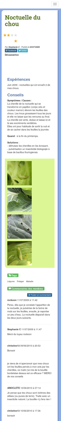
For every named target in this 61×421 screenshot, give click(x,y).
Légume (11, 281)
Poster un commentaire (40, 294)
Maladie (29, 281)
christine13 (13, 345)
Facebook (11, 50)
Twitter (24, 50)
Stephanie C (14, 47)
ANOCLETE (13, 387)
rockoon (12, 300)
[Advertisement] (25, 63)
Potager (20, 281)
